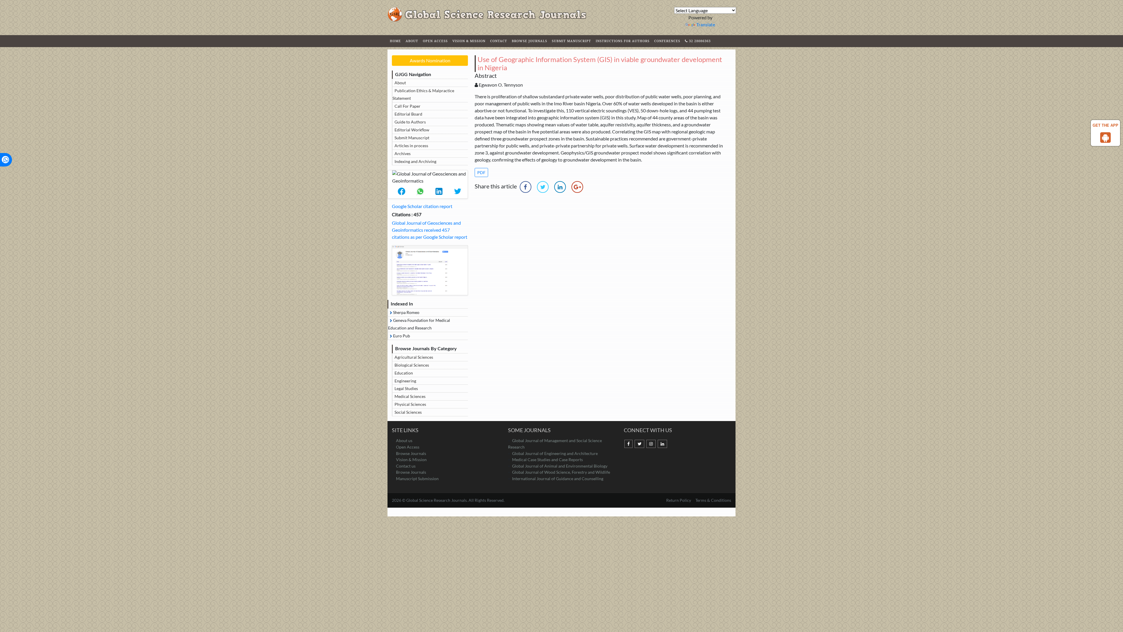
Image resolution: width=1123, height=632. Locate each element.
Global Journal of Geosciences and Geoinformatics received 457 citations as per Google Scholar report (429, 230)
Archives (403, 153)
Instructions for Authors (623, 41)
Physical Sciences (410, 404)
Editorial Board (408, 113)
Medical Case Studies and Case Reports (547, 459)
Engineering (405, 380)
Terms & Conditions (713, 500)
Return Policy (679, 500)
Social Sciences (408, 412)
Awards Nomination (430, 60)
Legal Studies (406, 388)
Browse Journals (529, 41)
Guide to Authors (410, 121)
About (412, 41)
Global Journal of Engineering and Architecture (555, 453)
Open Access (435, 41)
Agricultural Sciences (414, 357)
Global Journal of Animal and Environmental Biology (559, 465)
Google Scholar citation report (422, 206)
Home (395, 41)
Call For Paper (408, 106)
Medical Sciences (410, 396)
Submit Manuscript (571, 41)
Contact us (406, 465)
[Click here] (430, 270)
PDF (481, 172)
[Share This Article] (401, 191)
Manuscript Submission (417, 478)
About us (404, 440)
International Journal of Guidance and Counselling (557, 478)
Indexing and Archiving (415, 161)
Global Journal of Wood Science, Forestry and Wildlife (561, 472)
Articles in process (411, 145)
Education (404, 372)
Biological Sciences (412, 365)
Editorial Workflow (412, 129)
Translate (705, 24)
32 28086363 (699, 41)
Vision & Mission (468, 41)
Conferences (667, 41)
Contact (498, 41)
